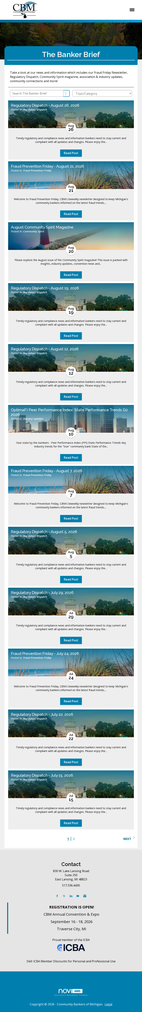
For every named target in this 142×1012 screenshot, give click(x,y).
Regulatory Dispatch (35, 109)
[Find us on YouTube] (78, 896)
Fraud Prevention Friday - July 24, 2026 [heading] (45, 653)
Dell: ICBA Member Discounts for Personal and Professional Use (71, 961)
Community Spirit (33, 231)
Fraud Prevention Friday (37, 170)
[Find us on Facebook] (57, 896)
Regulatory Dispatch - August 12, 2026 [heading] (45, 349)
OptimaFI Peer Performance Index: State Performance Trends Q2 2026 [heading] (69, 412)
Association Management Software (71, 995)
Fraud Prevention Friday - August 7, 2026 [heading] (46, 471)
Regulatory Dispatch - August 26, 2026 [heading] (45, 105)
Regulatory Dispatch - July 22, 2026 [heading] (42, 714)
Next (127, 839)
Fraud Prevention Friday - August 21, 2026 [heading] (47, 166)
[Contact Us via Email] (85, 896)
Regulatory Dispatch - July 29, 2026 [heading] (42, 592)
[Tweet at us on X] (64, 896)
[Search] (66, 93)
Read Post (71, 153)
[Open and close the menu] (93, 10)
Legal (108, 1004)
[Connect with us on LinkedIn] (71, 896)
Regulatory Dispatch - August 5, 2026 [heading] (44, 532)
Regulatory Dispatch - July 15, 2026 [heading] (42, 775)
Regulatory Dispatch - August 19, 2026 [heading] (45, 288)
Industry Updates (33, 418)
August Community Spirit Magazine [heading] (42, 227)
